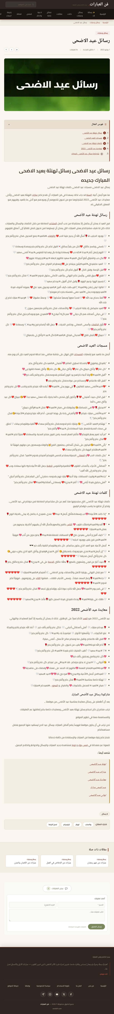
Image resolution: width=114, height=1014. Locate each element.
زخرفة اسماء (9, 14)
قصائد (19, 14)
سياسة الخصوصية (43, 985)
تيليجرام (66, 824)
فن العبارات (44, 1004)
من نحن (91, 985)
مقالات (59, 14)
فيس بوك (83, 745)
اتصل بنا (79, 985)
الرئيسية (103, 14)
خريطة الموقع (13, 985)
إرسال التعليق (96, 926)
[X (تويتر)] (64, 994)
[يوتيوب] (57, 994)
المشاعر (53, 223)
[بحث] (33, 4)
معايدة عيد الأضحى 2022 (91, 148)
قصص (29, 14)
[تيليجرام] (43, 994)
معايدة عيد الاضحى (97, 780)
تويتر (74, 745)
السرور (55, 685)
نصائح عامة (49, 14)
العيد (85, 618)
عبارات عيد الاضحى (97, 772)
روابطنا (27, 985)
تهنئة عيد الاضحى (98, 764)
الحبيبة (51, 562)
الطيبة (50, 466)
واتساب (88, 824)
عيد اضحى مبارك (98, 787)
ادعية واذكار (39, 14)
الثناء (38, 578)
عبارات (35, 195)
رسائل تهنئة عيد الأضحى (92, 132)
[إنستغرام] (50, 994)
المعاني (81, 455)
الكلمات (95, 324)
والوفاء (51, 236)
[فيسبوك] (71, 994)
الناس (69, 524)
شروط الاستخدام (63, 985)
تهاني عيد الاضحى (97, 795)
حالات (69, 14)
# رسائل (105, 814)
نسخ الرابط (53, 824)
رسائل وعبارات (80, 14)
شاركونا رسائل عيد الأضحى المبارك (85, 153)
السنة (89, 195)
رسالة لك (91, 14)
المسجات (78, 354)
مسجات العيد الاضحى (93, 138)
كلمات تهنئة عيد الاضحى (92, 143)
